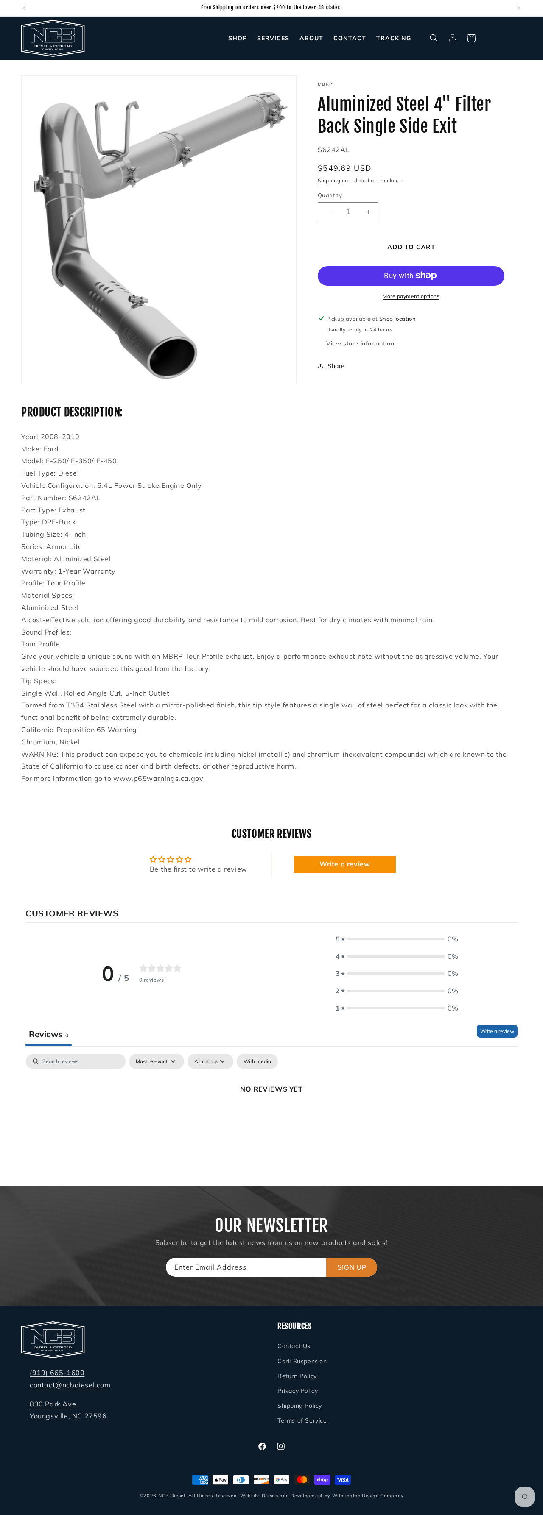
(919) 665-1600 (57, 1372)
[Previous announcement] (24, 8)
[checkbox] (257, 1061)
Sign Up (352, 1267)
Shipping (329, 180)
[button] (434, 38)
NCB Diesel (171, 1495)
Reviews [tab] (48, 1034)
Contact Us (294, 1346)
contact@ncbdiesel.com (70, 1385)
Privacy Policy (297, 1391)
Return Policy (297, 1376)
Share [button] (336, 366)
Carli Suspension (302, 1361)
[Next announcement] (518, 8)
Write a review (344, 864)
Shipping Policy (299, 1405)
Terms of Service (302, 1420)
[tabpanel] (271, 1117)
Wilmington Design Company (368, 1495)
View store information (360, 343)
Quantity (330, 195)
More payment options (411, 295)
